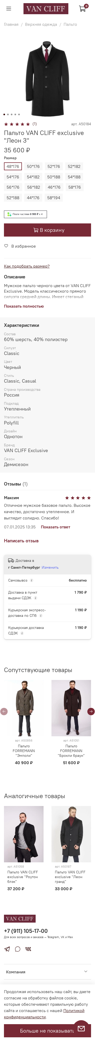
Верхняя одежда (41, 24)
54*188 (74, 176)
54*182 (33, 176)
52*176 (54, 166)
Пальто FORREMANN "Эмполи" (24, 751)
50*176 (33, 166)
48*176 (13, 166)
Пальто (70, 24)
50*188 (53, 176)
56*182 (33, 187)
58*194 (53, 197)
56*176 (13, 187)
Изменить (50, 567)
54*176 (13, 176)
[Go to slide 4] (15, 114)
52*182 (74, 166)
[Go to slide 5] (19, 114)
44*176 (33, 197)
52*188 (13, 197)
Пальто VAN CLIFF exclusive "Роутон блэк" (22, 877)
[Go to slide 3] (11, 114)
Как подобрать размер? (27, 266)
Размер (10, 158)
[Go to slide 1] (4, 114)
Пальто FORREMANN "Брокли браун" (71, 751)
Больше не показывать (47, 1030)
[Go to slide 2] (8, 114)
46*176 (54, 187)
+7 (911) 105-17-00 (26, 930)
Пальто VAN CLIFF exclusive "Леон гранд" (70, 877)
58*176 (74, 187)
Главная (11, 24)
